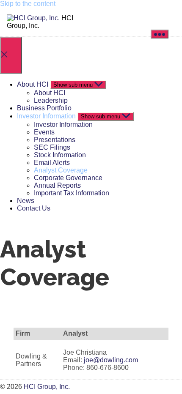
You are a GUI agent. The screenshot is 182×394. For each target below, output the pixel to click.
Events (44, 132)
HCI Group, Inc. (47, 386)
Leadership (51, 100)
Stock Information (60, 155)
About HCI (32, 84)
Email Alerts (52, 162)
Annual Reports (57, 185)
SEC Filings (52, 147)
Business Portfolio (44, 108)
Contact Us (33, 208)
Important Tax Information (71, 193)
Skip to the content (27, 3)
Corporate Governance (68, 177)
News (25, 200)
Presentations (54, 139)
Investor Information (46, 116)
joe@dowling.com (111, 360)
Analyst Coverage (61, 170)
